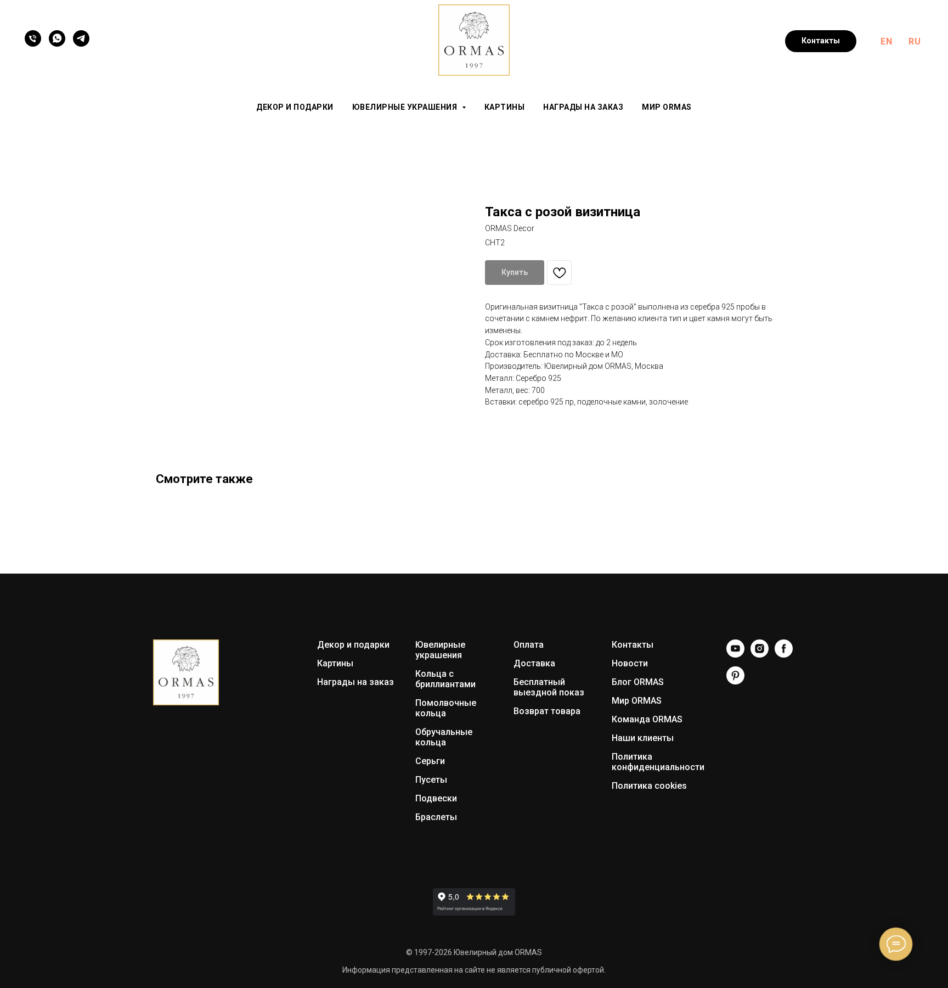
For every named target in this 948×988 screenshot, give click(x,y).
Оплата (529, 644)
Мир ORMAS (667, 107)
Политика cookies (649, 786)
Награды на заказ (583, 107)
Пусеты (431, 779)
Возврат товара (547, 711)
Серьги (430, 761)
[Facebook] (784, 654)
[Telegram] (81, 38)
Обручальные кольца (443, 737)
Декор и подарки (295, 107)
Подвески (436, 798)
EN (886, 41)
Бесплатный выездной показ (549, 687)
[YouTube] (735, 654)
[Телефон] (33, 38)
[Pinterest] (735, 681)
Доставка (534, 663)
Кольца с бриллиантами (445, 679)
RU (915, 41)
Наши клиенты (643, 738)
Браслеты (436, 817)
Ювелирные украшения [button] (405, 107)
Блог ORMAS (638, 682)
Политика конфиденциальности (658, 761)
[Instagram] (760, 654)
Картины (504, 107)
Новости (630, 663)
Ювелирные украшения (440, 649)
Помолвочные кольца (445, 708)
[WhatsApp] (57, 38)
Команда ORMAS (647, 719)
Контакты (632, 644)
